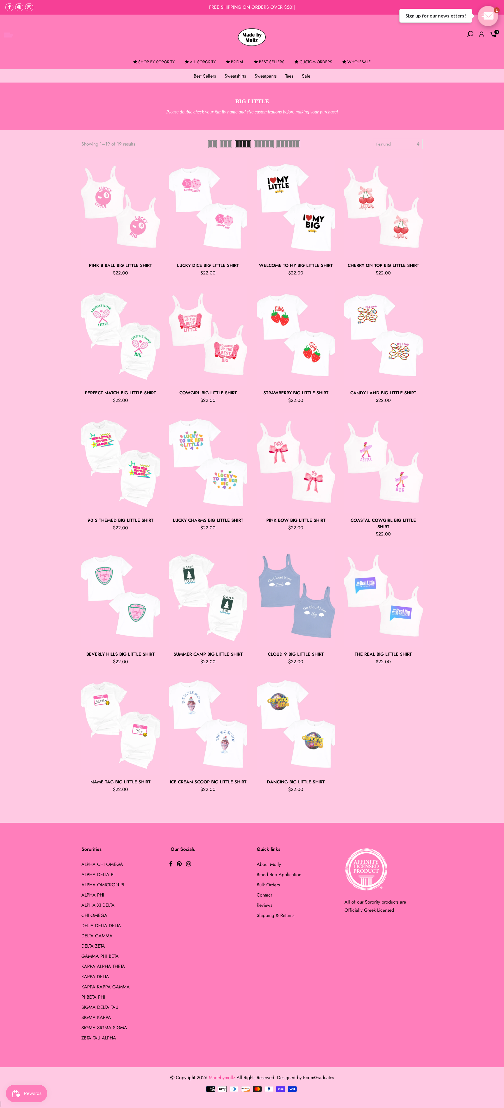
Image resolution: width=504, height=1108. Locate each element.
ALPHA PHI (92, 895)
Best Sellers (205, 76)
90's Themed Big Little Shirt (120, 520)
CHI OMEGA (94, 915)
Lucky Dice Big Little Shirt (208, 265)
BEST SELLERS (271, 62)
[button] (488, 16)
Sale (306, 76)
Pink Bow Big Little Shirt (296, 520)
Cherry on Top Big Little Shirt (383, 265)
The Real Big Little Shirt (383, 654)
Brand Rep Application (279, 874)
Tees (289, 76)
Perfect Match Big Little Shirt (120, 393)
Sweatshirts (235, 76)
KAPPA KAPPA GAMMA (105, 986)
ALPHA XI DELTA (98, 905)
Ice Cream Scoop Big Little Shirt (208, 782)
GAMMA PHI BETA (100, 956)
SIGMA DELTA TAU (99, 1007)
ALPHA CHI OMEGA (102, 864)
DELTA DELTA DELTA (101, 925)
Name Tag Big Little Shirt (120, 782)
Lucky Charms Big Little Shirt (208, 520)
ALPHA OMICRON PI (102, 884)
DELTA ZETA (93, 946)
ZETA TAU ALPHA (98, 1038)
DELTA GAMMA (97, 935)
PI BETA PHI (93, 997)
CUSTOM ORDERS (316, 62)
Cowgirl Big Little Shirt (208, 393)
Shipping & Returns (275, 915)
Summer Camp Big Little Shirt (208, 654)
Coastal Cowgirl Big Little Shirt (383, 523)
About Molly (269, 864)
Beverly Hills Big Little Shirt (120, 654)
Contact (264, 895)
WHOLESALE (359, 62)
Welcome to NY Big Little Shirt (296, 265)
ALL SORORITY (203, 62)
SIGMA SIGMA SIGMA (104, 1027)
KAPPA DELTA (95, 976)
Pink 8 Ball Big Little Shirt (120, 265)
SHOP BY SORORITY (156, 62)
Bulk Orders (268, 884)
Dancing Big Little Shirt (296, 782)
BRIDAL (237, 62)
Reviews (264, 905)
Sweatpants (265, 76)
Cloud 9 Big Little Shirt (296, 654)
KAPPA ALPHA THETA (103, 966)
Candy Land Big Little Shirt (383, 393)
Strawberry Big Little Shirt (295, 393)
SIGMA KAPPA (96, 1017)
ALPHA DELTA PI (98, 874)
